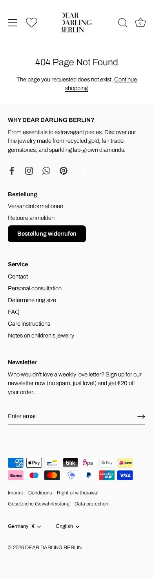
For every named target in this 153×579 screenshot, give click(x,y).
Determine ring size (32, 300)
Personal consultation (35, 288)
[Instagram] (29, 170)
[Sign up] (141, 416)
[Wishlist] (31, 22)
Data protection (91, 504)
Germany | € (21, 526)
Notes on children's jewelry (41, 335)
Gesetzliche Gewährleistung (38, 504)
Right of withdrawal (77, 493)
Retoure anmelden (31, 218)
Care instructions (29, 324)
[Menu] (12, 22)
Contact (18, 276)
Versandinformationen (35, 206)
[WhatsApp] (46, 170)
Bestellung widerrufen (46, 233)
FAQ (14, 312)
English (64, 526)
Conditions (40, 493)
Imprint (15, 493)
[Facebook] (12, 170)
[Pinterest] (63, 170)
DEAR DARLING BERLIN (53, 547)
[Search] (122, 24)
